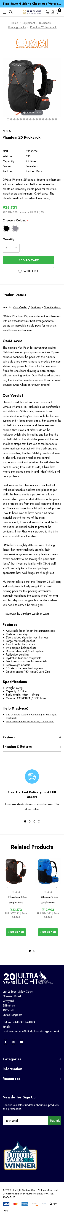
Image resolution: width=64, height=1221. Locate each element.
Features (36, 307)
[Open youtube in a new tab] (21, 1042)
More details (32, 809)
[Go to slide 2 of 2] (34, 951)
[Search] (10, 12)
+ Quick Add (16, 932)
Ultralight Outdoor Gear (35, 614)
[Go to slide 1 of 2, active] (30, 951)
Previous (7, 888)
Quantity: (9, 239)
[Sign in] (53, 12)
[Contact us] (47, 12)
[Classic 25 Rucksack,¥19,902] (48, 871)
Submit (55, 1120)
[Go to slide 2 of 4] (30, 821)
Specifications (52, 307)
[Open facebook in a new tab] (5, 1042)
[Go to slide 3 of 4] (34, 821)
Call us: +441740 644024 (19, 1022)
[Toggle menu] (4, 12)
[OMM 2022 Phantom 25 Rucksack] (8, 119)
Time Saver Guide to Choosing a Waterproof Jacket (32, 3)
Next (56, 888)
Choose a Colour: (15, 220)
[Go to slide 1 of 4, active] (25, 821)
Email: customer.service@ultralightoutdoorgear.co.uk (31, 1029)
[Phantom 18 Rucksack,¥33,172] (16, 871)
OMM (6, 407)
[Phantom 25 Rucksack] (34, 119)
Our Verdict (20, 307)
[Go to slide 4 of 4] (39, 821)
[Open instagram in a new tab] (13, 1042)
